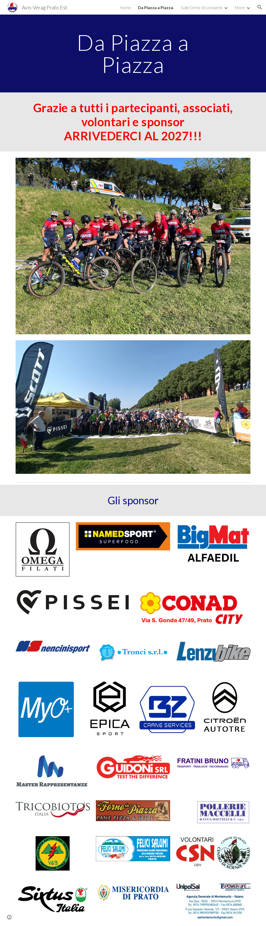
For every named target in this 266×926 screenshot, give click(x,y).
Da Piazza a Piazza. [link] (156, 7)
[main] (133, 53)
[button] (260, 7)
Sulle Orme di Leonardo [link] (202, 7)
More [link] (240, 7)
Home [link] (125, 7)
